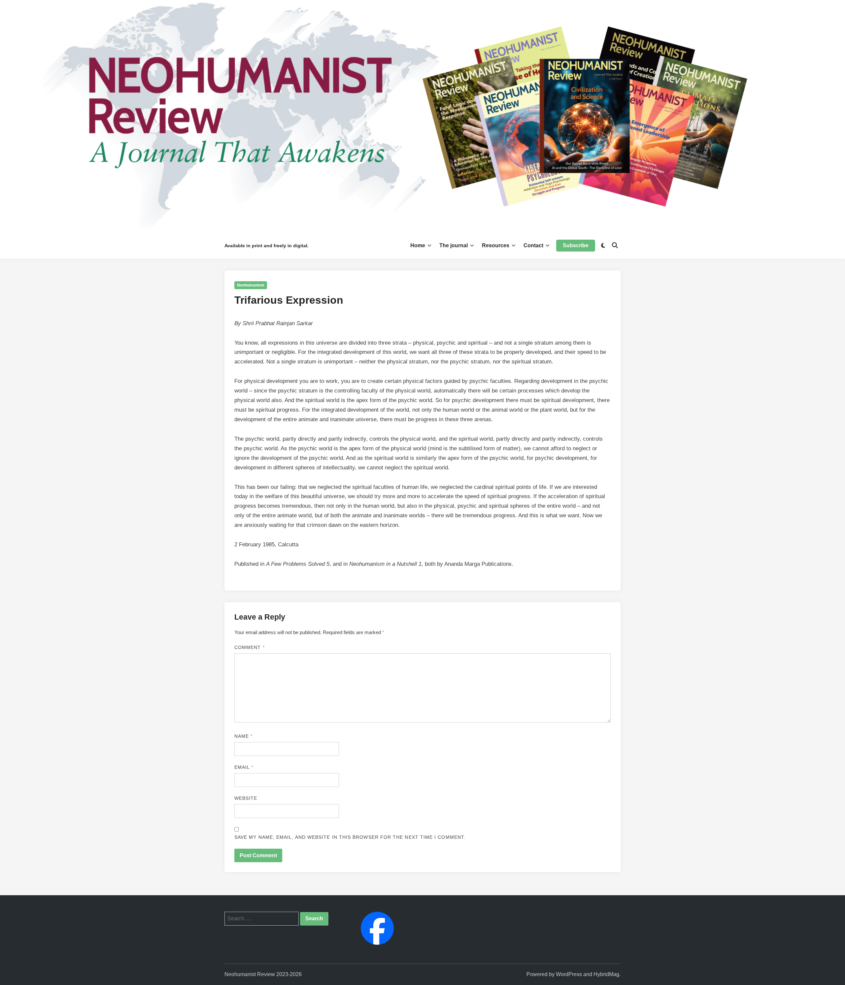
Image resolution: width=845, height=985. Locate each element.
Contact (533, 245)
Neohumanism (250, 285)
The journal (453, 245)
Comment (249, 647)
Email (244, 767)
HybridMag (606, 974)
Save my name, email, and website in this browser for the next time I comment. (349, 837)
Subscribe (576, 245)
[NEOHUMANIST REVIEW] (422, 116)
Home (417, 245)
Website (245, 798)
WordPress (569, 974)
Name (243, 736)
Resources (495, 245)
